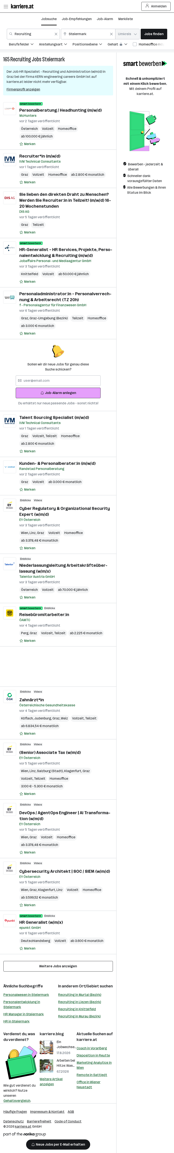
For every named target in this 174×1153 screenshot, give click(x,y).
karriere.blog (52, 1034)
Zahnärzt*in (31, 699)
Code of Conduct (68, 1121)
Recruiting (20, 59)
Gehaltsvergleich (16, 1101)
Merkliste (125, 19)
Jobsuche (49, 19)
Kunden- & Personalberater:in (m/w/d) (57, 463)
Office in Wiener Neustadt (88, 1084)
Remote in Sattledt (92, 1075)
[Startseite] (23, 6)
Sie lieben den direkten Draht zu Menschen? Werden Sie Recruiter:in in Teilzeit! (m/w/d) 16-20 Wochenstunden (65, 200)
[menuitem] (24, 45)
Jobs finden (154, 34)
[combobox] (33, 34)
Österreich (29, 129)
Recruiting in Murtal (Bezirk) (79, 995)
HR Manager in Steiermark (23, 1014)
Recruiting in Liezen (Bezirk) (79, 1002)
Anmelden (159, 6)
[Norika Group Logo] (24, 1135)
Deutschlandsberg (35, 941)
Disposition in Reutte (93, 1055)
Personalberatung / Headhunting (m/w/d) (60, 110)
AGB (71, 1112)
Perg (25, 633)
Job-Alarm (105, 19)
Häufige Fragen (15, 1112)
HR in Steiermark (16, 1021)
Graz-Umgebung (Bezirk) (48, 318)
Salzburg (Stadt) (50, 771)
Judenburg (43, 718)
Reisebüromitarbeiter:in (44, 614)
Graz (24, 175)
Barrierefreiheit (39, 1121)
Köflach (27, 718)
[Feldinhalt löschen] (56, 34)
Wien (25, 533)
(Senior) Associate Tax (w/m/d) (50, 752)
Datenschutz (13, 1121)
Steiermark (53, 59)
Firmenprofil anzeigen (23, 89)
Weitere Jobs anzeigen (58, 966)
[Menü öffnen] (6, 6)
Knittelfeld (29, 274)
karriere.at (87, 1039)
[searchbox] (58, 380)
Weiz (64, 718)
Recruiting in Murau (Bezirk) (79, 1016)
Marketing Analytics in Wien (94, 1065)
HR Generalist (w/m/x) (41, 922)
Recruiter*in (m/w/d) (39, 156)
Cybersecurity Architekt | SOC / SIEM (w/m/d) (64, 871)
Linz (33, 533)
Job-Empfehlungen (77, 19)
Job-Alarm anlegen (60, 393)
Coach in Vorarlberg (92, 1048)
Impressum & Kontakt (47, 1112)
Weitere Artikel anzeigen (51, 1081)
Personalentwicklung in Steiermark (21, 1004)
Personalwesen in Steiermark (26, 995)
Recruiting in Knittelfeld (77, 1009)
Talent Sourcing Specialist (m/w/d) (54, 417)
